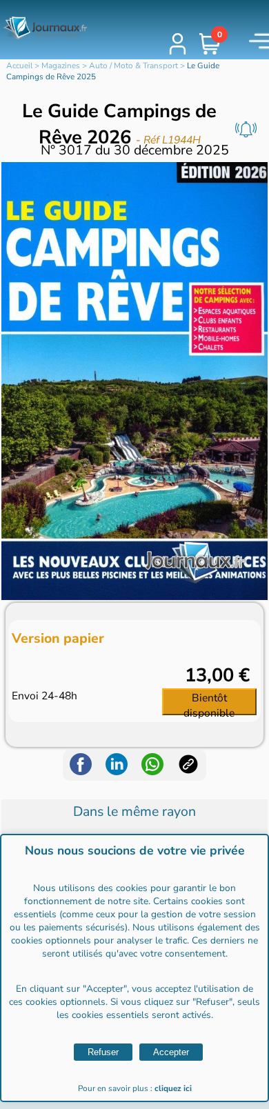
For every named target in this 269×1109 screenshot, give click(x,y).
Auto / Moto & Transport (133, 65)
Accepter (171, 1052)
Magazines (60, 65)
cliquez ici (173, 1088)
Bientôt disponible (209, 702)
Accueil (19, 65)
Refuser (103, 1052)
